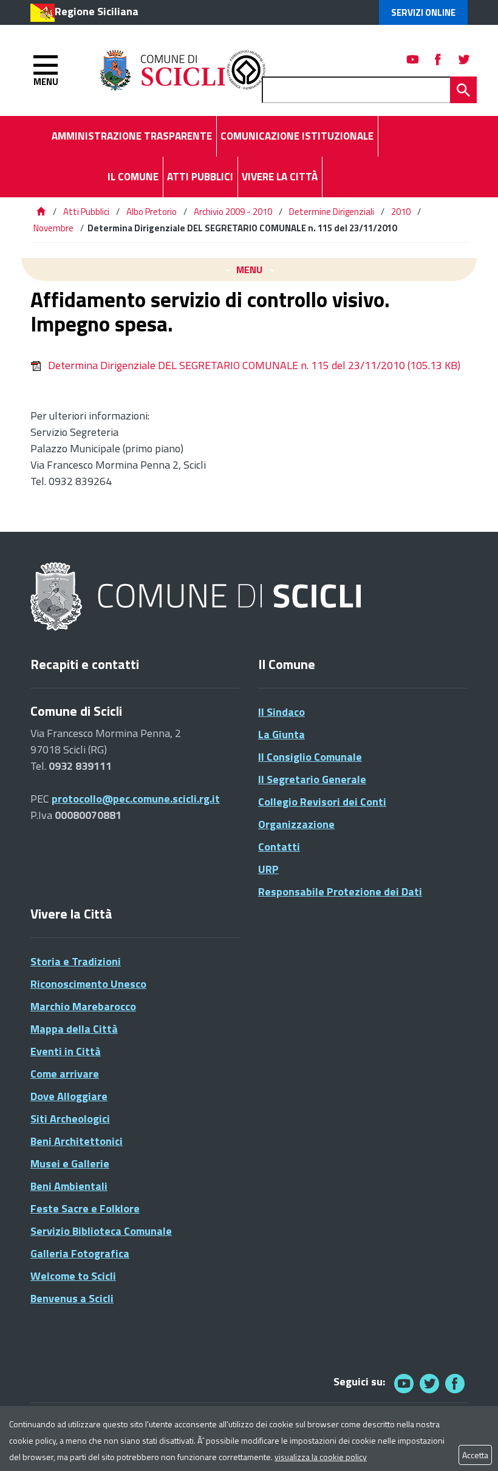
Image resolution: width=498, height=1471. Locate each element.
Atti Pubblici (86, 212)
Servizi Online (423, 12)
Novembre (53, 228)
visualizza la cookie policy (321, 1456)
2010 (401, 212)
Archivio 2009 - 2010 (233, 212)
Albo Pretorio (151, 212)
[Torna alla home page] (40, 212)
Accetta (475, 1455)
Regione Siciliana (96, 11)
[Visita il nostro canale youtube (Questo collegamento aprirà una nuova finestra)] (413, 59)
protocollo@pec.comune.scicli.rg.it (136, 798)
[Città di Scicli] (197, 597)
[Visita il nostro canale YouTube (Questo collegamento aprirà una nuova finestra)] (429, 1383)
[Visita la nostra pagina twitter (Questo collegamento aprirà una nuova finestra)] (464, 59)
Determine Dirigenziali (331, 212)
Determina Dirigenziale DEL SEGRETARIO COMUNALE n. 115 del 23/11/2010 (254, 365)
